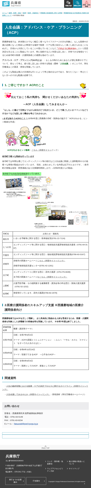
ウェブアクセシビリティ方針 (55, 470)
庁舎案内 (36, 481)
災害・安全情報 (86, 5)
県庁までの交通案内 (15, 481)
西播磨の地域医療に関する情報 (51, 13)
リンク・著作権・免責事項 (55, 462)
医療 (24, 13)
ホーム (4, 13)
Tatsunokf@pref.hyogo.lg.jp (26, 424)
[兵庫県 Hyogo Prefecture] (11, 4)
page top (45, 448)
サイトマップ (74, 469)
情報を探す (77, 6)
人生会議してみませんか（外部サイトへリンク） (28, 394)
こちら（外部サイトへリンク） (51, 261)
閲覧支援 (68, 6)
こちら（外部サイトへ (41, 150)
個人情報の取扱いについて (77, 462)
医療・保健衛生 (33, 13)
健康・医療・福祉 (15, 13)
